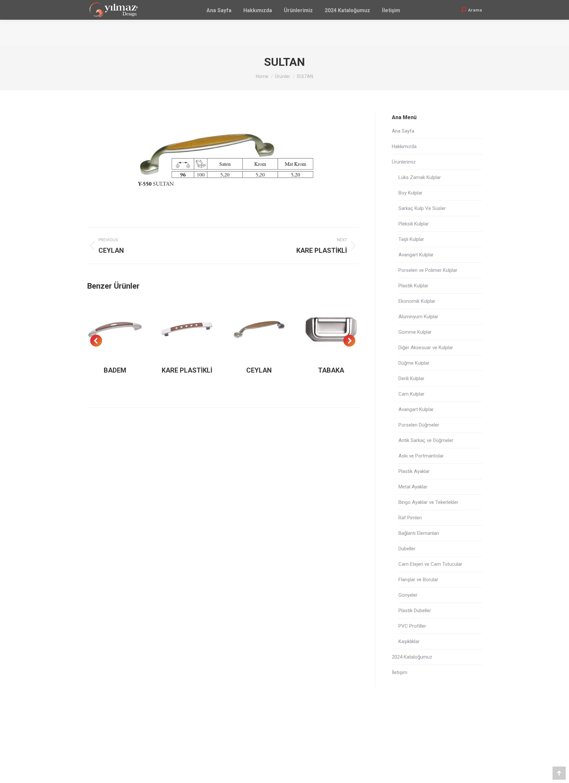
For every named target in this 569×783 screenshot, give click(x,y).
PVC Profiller (412, 626)
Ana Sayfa (403, 131)
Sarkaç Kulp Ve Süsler (422, 208)
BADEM (115, 370)
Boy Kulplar (410, 193)
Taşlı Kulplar (411, 239)
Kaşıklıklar (409, 641)
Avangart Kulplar (416, 255)
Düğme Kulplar (413, 363)
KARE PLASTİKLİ (187, 370)
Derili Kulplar (411, 378)
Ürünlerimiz (404, 162)
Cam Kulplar (411, 394)
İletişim (399, 672)
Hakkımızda (404, 146)
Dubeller (407, 549)
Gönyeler (408, 595)
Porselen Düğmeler (418, 425)
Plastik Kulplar (413, 286)
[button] (96, 341)
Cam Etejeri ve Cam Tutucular (430, 564)
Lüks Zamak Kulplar (419, 177)
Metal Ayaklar (412, 487)
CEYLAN (259, 370)
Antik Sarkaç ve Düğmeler (425, 440)
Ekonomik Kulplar (416, 301)
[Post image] (115, 329)
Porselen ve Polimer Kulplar (427, 270)
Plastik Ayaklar (414, 471)
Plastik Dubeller (414, 610)
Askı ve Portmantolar (421, 456)
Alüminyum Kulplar (418, 317)
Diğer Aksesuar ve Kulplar (425, 348)
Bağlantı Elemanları (418, 533)
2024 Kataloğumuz (412, 657)
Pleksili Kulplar (413, 224)
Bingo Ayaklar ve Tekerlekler (428, 502)
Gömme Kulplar (415, 332)
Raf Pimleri (410, 518)
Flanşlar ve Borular (418, 580)
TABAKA (331, 370)
